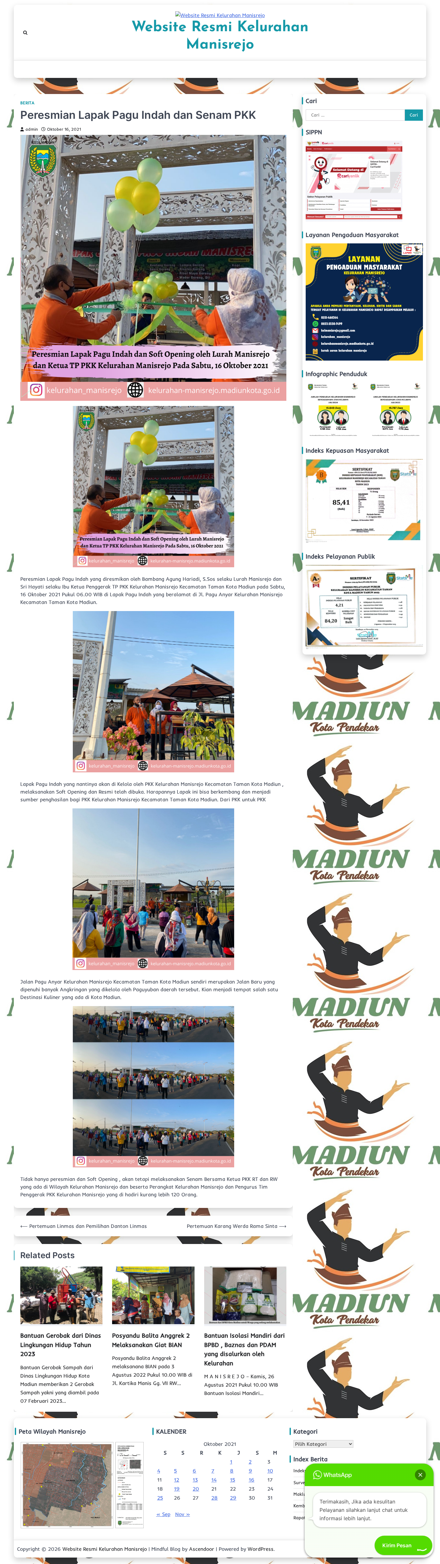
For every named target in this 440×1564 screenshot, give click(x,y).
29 (233, 1497)
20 (196, 1488)
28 (214, 1497)
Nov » (182, 1514)
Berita (27, 102)
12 (176, 1479)
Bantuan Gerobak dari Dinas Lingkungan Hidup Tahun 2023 (60, 1345)
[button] (420, 1474)
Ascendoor (201, 1549)
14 (213, 1479)
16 (251, 1479)
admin (31, 129)
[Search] (25, 32)
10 (270, 1470)
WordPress (260, 1549)
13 (195, 1479)
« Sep (163, 1514)
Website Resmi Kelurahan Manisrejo (220, 36)
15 (232, 1479)
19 (177, 1488)
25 (160, 1497)
